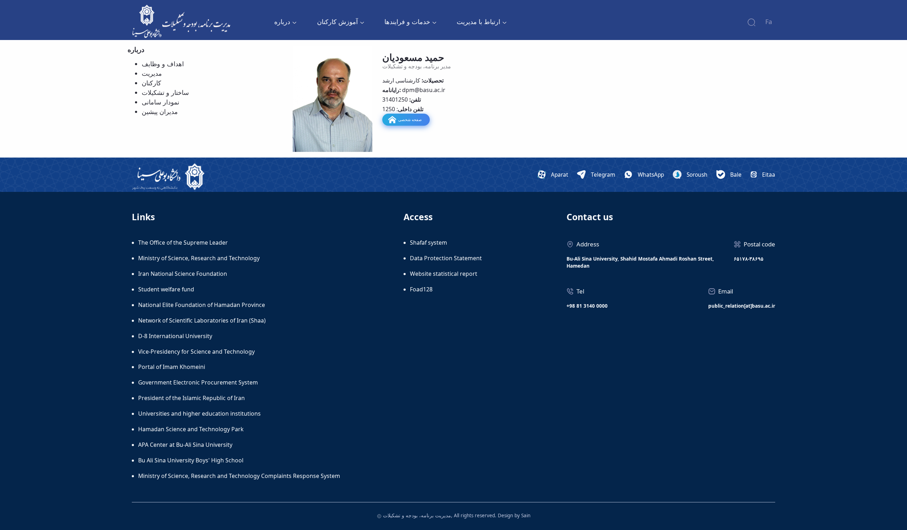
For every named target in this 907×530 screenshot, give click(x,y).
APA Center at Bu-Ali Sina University (185, 445)
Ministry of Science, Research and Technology (199, 258)
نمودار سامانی (160, 102)
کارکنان (151, 83)
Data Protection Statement (446, 258)
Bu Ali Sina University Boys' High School (190, 460)
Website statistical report (443, 274)
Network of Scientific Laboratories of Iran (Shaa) (202, 320)
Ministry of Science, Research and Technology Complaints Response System (239, 476)
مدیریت (152, 73)
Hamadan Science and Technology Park (190, 429)
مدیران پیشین (160, 111)
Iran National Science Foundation (182, 274)
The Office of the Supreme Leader (183, 242)
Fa (768, 21)
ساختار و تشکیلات (165, 92)
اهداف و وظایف (163, 63)
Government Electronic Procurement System (198, 382)
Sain (525, 515)
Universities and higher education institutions (199, 413)
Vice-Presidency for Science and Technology (196, 351)
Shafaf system (428, 242)
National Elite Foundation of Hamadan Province (201, 305)
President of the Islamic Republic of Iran (191, 398)
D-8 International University (175, 336)
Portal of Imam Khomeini (171, 367)
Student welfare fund (166, 289)
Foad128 (421, 289)
